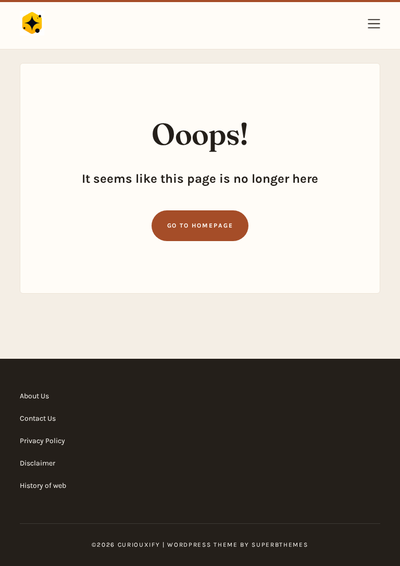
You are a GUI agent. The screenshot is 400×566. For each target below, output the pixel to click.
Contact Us (38, 418)
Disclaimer (37, 463)
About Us (34, 396)
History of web (43, 485)
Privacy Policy (42, 440)
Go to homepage (200, 225)
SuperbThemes (280, 544)
